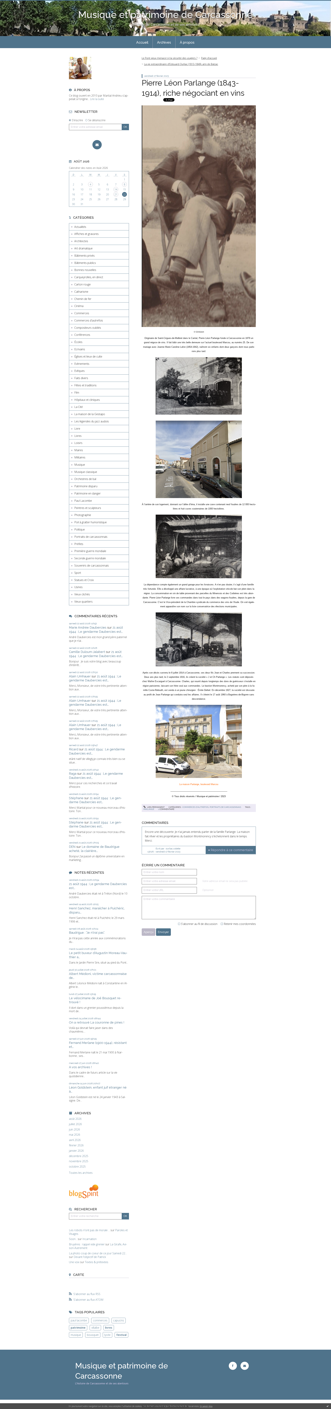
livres (108, 1327)
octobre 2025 (77, 1166)
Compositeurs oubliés (87, 328)
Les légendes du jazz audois (91, 421)
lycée (107, 1335)
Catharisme (81, 292)
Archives (164, 42)
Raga (72, 773)
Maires (78, 450)
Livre (77, 428)
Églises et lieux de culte (88, 356)
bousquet (93, 1335)
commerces (100, 1320)
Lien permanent (155, 807)
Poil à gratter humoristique (90, 522)
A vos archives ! (80, 1067)
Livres (78, 436)
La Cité (78, 407)
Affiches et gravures (86, 234)
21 (115, 194)
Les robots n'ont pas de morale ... (89, 1230)
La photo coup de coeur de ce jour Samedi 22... (98, 1253)
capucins (118, 1320)
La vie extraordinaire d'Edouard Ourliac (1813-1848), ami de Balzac (181, 64)
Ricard (73, 749)
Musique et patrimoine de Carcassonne (165, 14)
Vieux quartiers (83, 601)
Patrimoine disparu (85, 486)
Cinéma (78, 306)
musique (76, 1335)
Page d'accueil (209, 58)
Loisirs (78, 443)
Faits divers (81, 378)
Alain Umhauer (80, 676)
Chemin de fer (82, 299)
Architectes (81, 241)
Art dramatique (83, 248)
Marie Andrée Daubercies (87, 627)
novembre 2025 (78, 1161)
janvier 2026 (76, 1151)
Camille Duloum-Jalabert (87, 652)
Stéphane (76, 798)
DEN (72, 847)
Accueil (142, 42)
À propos (187, 42)
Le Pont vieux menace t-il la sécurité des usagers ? (169, 58)
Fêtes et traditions (85, 385)
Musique (79, 465)
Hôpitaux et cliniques (87, 400)
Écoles (78, 342)
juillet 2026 (75, 1124)
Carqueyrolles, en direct (88, 277)
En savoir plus (206, 1406)
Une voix (74, 1262)
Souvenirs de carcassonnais (91, 565)
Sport (77, 573)
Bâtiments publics (85, 263)
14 (115, 189)
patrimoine (78, 1327)
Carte (78, 1275)
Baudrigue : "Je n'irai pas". (87, 932)
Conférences (82, 335)
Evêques (79, 371)
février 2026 (76, 1145)
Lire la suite (97, 99)
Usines (78, 587)
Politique (79, 529)
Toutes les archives (81, 1173)
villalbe (95, 1327)
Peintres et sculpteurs (87, 508)
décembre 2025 (78, 1156)
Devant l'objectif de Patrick (90, 1257)
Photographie (82, 515)
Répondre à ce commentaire (232, 850)
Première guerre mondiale (90, 551)
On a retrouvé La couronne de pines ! (96, 1022)
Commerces (81, 313)
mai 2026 (74, 1135)
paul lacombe (79, 1320)
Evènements (81, 364)
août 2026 (75, 1119)
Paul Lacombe (83, 501)
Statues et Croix (84, 580)
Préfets (78, 544)
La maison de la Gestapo (89, 414)
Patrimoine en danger (87, 493)
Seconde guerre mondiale (90, 558)
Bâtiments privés (84, 255)
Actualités (80, 227)
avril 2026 (75, 1140)
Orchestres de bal (85, 479)
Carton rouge (82, 284)
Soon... (73, 1239)
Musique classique (85, 472)
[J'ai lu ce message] (327, 1406)
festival (121, 1335)
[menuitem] (142, 42)
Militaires (79, 457)
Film (76, 392)
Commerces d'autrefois (88, 320)
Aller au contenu (12, 3)
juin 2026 (74, 1129)
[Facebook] (233, 1366)
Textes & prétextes (96, 1262)
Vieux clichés (82, 594)
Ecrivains (79, 349)
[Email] (97, 144)
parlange (148, 809)
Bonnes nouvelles (85, 270)
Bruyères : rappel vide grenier (87, 1244)
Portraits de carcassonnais (90, 537)
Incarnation (89, 1239)
